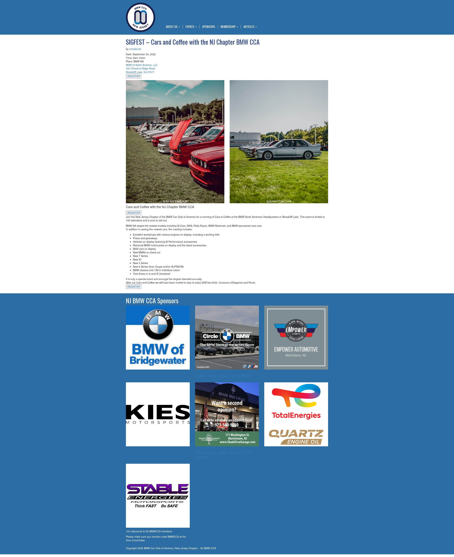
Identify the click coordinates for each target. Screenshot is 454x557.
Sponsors (208, 26)
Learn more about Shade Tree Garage (223, 454)
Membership (228, 26)
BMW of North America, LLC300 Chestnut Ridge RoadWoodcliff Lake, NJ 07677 (141, 68)
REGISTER (133, 76)
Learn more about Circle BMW (223, 375)
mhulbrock (135, 49)
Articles (249, 26)
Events (190, 26)
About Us (172, 26)
